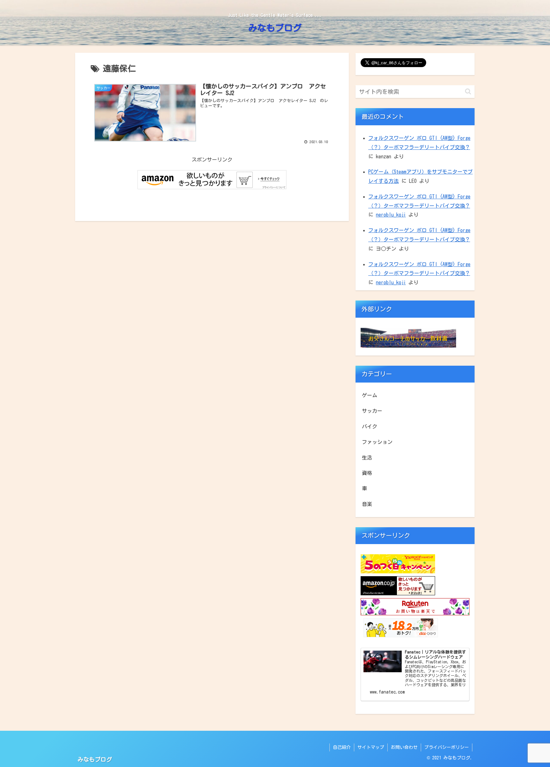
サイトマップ (370, 747)
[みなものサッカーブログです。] (408, 345)
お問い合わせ (404, 747)
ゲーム (369, 395)
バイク (369, 426)
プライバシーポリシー (446, 747)
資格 (367, 472)
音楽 (367, 504)
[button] (468, 91)
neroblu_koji (391, 214)
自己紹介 (342, 747)
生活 (367, 457)
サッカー (372, 410)
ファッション (377, 442)
